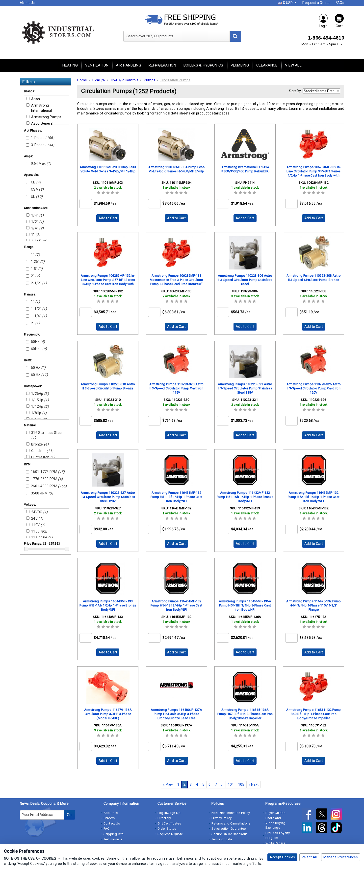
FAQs (340, 3)
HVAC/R (98, 80)
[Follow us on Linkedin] (309, 829)
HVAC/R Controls (125, 80)
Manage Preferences (340, 857)
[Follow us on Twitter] (323, 815)
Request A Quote (170, 834)
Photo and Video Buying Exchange (275, 822)
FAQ (107, 828)
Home (82, 80)
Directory (164, 818)
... (222, 784)
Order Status (166, 828)
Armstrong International (41, 107)
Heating (70, 65)
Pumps (150, 80)
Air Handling (128, 65)
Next (254, 784)
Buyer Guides (275, 813)
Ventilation (96, 65)
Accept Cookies (282, 857)
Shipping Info (114, 834)
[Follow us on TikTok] (337, 829)
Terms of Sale (221, 839)
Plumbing (240, 65)
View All (293, 65)
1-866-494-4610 (326, 38)
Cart (339, 26)
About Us (27, 3)
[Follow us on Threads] (323, 829)
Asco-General (42, 123)
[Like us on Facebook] (309, 815)
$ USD (288, 3)
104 (231, 784)
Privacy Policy (221, 818)
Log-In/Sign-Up (169, 813)
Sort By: (295, 91)
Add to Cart (108, 218)
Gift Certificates (169, 823)
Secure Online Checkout (229, 834)
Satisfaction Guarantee (228, 828)
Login (323, 26)
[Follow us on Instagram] (337, 815)
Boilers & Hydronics (203, 65)
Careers (109, 818)
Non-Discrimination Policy (230, 813)
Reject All (309, 857)
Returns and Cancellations (231, 823)
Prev (168, 784)
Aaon (35, 99)
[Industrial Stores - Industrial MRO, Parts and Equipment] (57, 32)
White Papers (275, 843)
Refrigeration (162, 65)
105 (241, 784)
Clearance (267, 65)
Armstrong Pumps (46, 117)
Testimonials (113, 839)
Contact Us (112, 823)
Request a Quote (316, 3)
